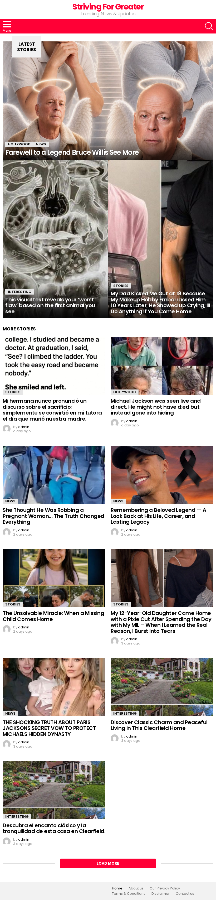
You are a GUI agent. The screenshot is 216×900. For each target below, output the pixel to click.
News (41, 144)
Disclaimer (160, 894)
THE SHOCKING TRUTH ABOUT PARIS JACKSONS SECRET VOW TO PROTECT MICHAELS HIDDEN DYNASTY (49, 728)
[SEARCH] (209, 26)
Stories (121, 285)
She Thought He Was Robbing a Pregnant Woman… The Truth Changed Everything (53, 516)
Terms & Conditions (128, 894)
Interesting (19, 291)
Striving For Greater (108, 6)
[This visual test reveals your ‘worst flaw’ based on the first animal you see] (55, 239)
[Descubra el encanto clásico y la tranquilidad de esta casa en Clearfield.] (54, 790)
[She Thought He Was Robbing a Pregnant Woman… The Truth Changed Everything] (54, 475)
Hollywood (19, 144)
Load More (108, 863)
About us (136, 888)
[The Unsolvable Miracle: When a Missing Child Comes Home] (54, 578)
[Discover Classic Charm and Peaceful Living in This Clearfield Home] (162, 687)
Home (117, 888)
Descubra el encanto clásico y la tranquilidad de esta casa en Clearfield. (54, 828)
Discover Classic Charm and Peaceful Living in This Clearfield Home (159, 725)
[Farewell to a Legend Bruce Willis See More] (108, 100)
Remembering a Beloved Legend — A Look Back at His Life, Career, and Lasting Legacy (158, 516)
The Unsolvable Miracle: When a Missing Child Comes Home (53, 616)
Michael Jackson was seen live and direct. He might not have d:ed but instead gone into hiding (156, 406)
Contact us (185, 894)
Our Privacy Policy (165, 888)
